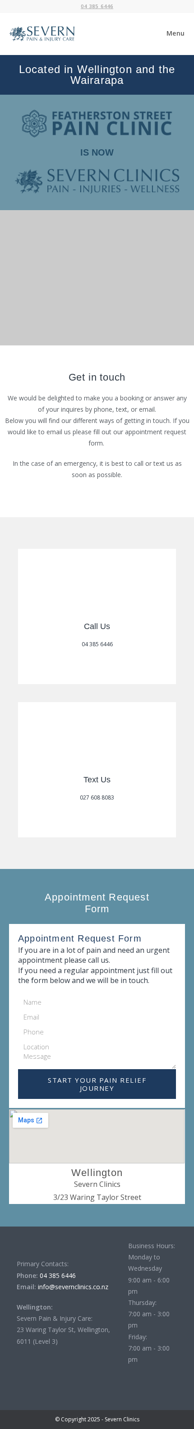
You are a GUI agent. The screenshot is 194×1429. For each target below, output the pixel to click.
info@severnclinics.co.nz (72, 1286)
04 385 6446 (57, 1275)
